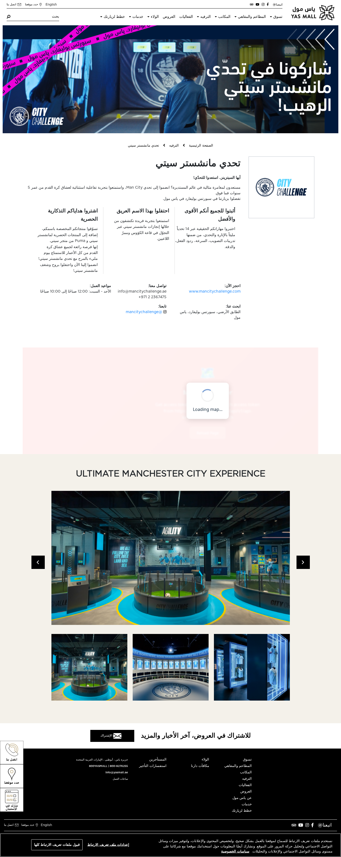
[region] (170, 845)
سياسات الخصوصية (235, 851)
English (51, 4)
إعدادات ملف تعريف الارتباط (108, 844)
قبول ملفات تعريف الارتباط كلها (57, 844)
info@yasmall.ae (116, 772)
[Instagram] (263, 4)
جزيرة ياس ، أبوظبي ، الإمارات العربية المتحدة (102, 759)
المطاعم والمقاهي (252, 17)
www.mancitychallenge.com (215, 291)
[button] (38, 562)
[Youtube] (257, 4)
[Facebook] (268, 4)
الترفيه (205, 17)
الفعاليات (186, 17)
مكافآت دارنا (200, 766)
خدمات (137, 17)
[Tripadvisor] (252, 4)
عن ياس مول (242, 798)
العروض (169, 17)
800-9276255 (119, 766)
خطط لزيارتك (114, 17)
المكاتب (224, 17)
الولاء (155, 17)
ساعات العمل (120, 779)
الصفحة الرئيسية (201, 145)
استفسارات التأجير (153, 766)
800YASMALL (98, 766)
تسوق (277, 17)
